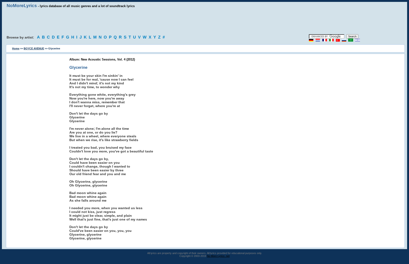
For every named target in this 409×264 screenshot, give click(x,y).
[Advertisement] (204, 21)
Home (15, 48)
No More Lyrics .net (218, 256)
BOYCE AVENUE (34, 48)
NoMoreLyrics (22, 5)
